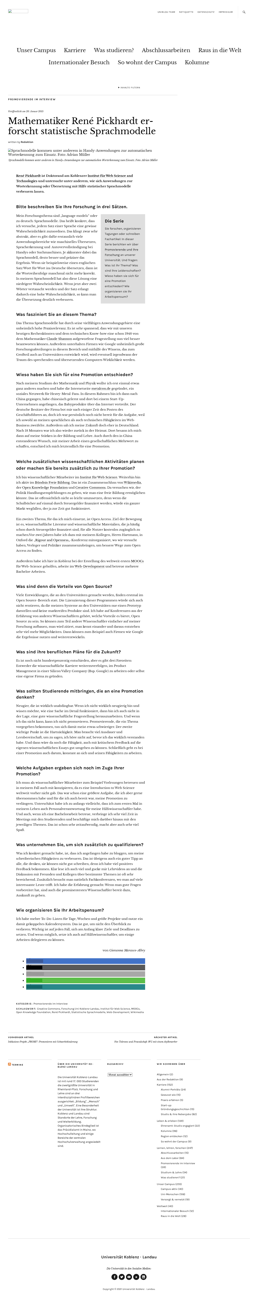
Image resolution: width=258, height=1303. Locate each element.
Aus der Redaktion (168, 1079)
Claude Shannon (59, 339)
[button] (34, 961)
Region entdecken (172, 1136)
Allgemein (163, 1074)
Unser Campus (36, 50)
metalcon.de (101, 388)
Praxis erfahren (170, 1100)
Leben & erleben (167, 1120)
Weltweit (162, 1206)
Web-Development (90, 566)
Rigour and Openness (52, 540)
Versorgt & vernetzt (173, 1199)
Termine (17, 1065)
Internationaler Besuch (79, 62)
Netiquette (186, 12)
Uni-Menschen (170, 1194)
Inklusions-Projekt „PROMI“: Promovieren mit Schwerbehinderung (43, 1039)
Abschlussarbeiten (166, 50)
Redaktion (27, 141)
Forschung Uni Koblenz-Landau (80, 1008)
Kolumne (197, 62)
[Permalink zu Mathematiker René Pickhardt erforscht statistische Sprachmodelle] (92, 155)
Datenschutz (206, 12)
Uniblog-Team (166, 12)
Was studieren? (114, 50)
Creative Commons (90, 487)
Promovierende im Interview (32, 99)
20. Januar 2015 (35, 111)
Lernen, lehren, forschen (171, 1147)
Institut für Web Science (98, 477)
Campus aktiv (169, 1188)
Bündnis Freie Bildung (52, 482)
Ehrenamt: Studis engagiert (177, 1125)
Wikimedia (132, 482)
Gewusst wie (168, 1094)
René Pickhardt (28, 176)
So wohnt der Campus (147, 62)
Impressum (226, 12)
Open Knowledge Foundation (45, 487)
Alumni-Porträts (170, 1089)
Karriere (75, 50)
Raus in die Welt (219, 50)
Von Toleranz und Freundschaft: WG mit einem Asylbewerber (145, 1039)
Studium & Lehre (171, 1172)
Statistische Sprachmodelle (88, 1012)
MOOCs (137, 561)
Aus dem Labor (170, 1158)
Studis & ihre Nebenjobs (176, 1114)
